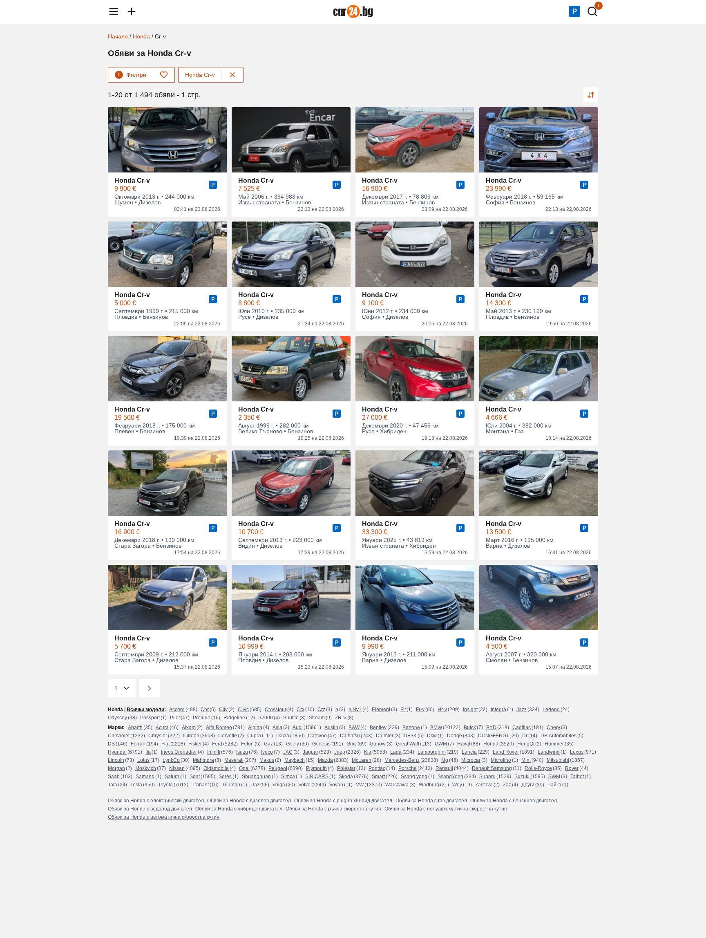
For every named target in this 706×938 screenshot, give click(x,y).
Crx (300, 709)
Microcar (470, 760)
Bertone (411, 727)
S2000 (265, 717)
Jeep (339, 752)
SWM (554, 776)
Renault (444, 768)
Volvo (304, 784)
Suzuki (522, 776)
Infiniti (213, 752)
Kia (367, 752)
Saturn (172, 776)
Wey (457, 784)
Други (527, 784)
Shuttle (291, 717)
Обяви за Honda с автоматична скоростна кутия (163, 817)
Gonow (378, 743)
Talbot (577, 776)
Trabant (200, 784)
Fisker (195, 743)
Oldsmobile (216, 768)
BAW (354, 727)
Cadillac (521, 727)
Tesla (136, 784)
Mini (526, 760)
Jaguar (310, 752)
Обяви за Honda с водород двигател (150, 808)
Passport (150, 717)
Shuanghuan (256, 776)
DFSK (410, 735)
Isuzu (242, 752)
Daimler (384, 735)
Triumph (231, 784)
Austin (331, 727)
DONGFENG (492, 735)
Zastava (484, 784)
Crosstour (275, 709)
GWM (441, 743)
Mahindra (203, 760)
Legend (551, 709)
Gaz (268, 743)
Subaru (487, 776)
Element (381, 709)
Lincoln (116, 760)
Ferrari (138, 743)
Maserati (234, 760)
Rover (572, 768)
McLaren (361, 760)
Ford (217, 743)
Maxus (266, 760)
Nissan (177, 768)
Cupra (254, 735)
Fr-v (420, 709)
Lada (396, 752)
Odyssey (117, 717)
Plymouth (316, 768)
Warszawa (397, 784)
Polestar (346, 768)
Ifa (148, 752)
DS (111, 743)
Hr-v (442, 709)
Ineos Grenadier (179, 752)
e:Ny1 (355, 709)
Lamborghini (432, 752)
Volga (279, 784)
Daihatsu (350, 735)
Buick (470, 727)
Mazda (325, 760)
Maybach (294, 760)
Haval (463, 743)
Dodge (454, 735)
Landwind (549, 752)
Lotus (143, 760)
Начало (118, 36)
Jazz (521, 709)
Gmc (351, 743)
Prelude (201, 717)
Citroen (191, 735)
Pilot (175, 717)
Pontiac (377, 768)
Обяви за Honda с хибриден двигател (238, 808)
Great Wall (407, 743)
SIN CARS (316, 776)
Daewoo (317, 735)
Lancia (469, 752)
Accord (177, 709)
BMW (436, 727)
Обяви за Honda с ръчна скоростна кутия (333, 808)
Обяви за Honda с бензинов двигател (513, 800)
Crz (321, 709)
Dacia (282, 735)
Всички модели (145, 709)
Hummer (554, 743)
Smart (378, 776)
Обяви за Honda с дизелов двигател (249, 800)
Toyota (165, 784)
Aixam (189, 727)
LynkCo (171, 760)
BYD (491, 727)
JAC (288, 752)
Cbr (205, 709)
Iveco (267, 752)
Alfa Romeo (219, 727)
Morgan (116, 768)
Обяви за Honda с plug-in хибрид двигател (343, 800)
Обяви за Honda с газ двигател (431, 800)
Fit (403, 709)
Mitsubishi (558, 760)
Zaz (507, 784)
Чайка (554, 784)
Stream (317, 717)
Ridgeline (234, 717)
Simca (288, 776)
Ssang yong (414, 776)
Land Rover (506, 752)
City (223, 709)
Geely (292, 743)
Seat (195, 776)
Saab (114, 776)
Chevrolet (119, 735)
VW (360, 784)
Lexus (576, 752)
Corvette (227, 735)
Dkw (432, 735)
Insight (470, 709)
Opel (244, 768)
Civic (243, 709)
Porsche (407, 768)
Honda (141, 36)
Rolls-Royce (538, 768)
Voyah (336, 784)
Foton (247, 743)
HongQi (525, 743)
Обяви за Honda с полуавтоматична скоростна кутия (445, 808)
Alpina (255, 727)
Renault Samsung (492, 768)
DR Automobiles (558, 735)
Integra (498, 709)
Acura (162, 727)
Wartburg (429, 784)
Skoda (346, 776)
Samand (145, 776)
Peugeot (277, 768)
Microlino (501, 760)
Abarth (135, 727)
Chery (553, 727)
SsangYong (450, 776)
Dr (524, 735)
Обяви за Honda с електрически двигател (156, 800)
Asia (277, 727)
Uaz (254, 784)
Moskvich (145, 768)
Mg (444, 760)
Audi (298, 727)
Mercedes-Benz (402, 760)
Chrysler (157, 735)
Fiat (165, 743)
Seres (225, 776)
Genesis (321, 743)
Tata (112, 784)
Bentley (378, 727)
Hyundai (117, 752)
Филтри (132, 75)
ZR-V (340, 717)
